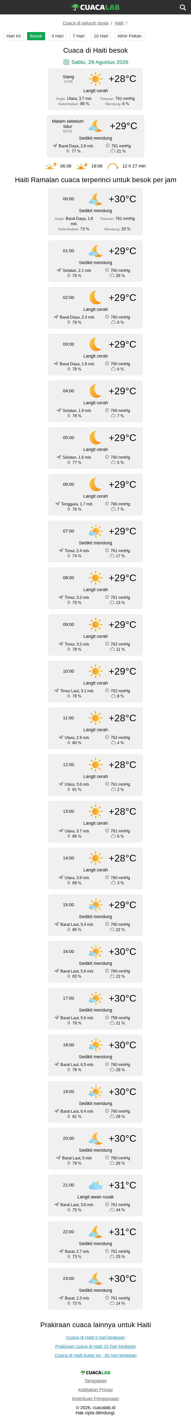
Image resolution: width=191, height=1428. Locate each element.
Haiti (119, 23)
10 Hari (101, 36)
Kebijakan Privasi (95, 1389)
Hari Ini (13, 36)
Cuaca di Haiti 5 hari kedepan (95, 1337)
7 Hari (79, 36)
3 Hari (57, 36)
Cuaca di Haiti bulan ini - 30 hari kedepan (96, 1355)
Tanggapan (96, 1380)
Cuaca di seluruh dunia (85, 23)
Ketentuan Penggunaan (95, 1398)
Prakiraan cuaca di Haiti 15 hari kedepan (95, 1346)
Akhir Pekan (129, 36)
